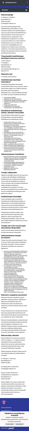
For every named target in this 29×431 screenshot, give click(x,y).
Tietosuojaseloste (6, 407)
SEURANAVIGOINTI (16, 2)
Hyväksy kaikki (9, 424)
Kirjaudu (5, 10)
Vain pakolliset (19, 424)
